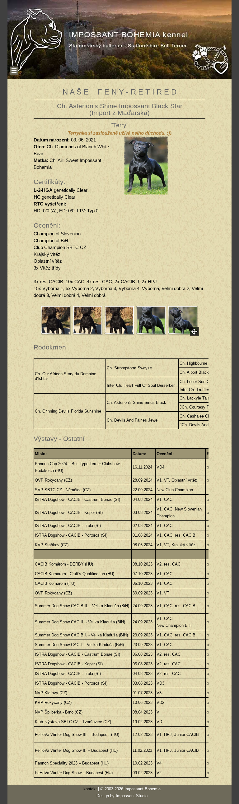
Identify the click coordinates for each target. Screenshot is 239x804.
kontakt (90, 789)
